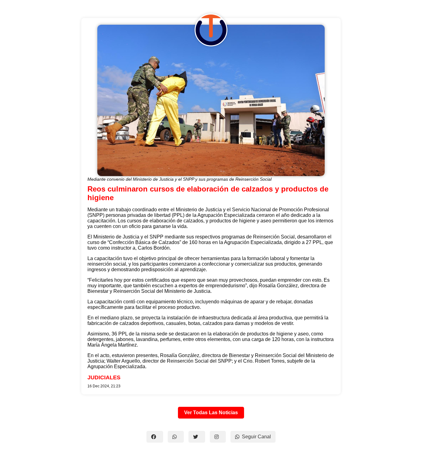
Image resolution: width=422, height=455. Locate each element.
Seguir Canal (256, 436)
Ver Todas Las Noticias (211, 412)
